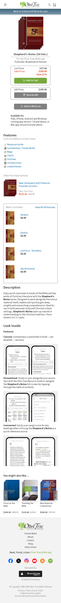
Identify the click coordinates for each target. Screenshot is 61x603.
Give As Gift (32, 95)
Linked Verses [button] (14, 166)
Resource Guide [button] (15, 144)
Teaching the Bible (27, 505)
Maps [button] (9, 152)
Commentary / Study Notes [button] (21, 148)
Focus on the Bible (9, 505)
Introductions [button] (14, 163)
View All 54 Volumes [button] (45, 207)
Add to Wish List (32, 106)
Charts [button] (10, 155)
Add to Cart (32, 80)
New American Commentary (46, 505)
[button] (49, 4)
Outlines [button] (11, 159)
